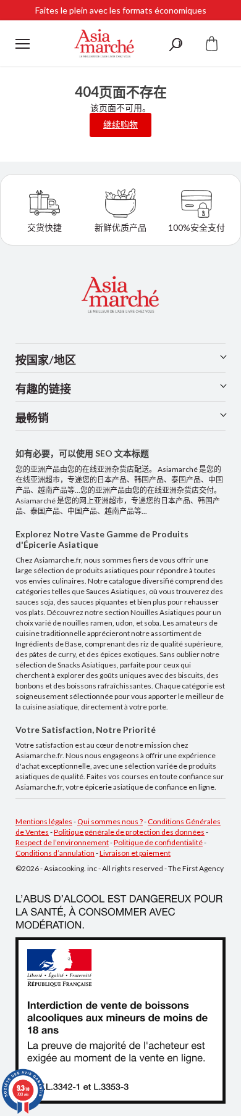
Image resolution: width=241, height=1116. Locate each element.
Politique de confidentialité (158, 842)
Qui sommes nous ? (110, 821)
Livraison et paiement (135, 853)
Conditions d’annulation (55, 853)
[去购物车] (212, 43)
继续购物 (120, 124)
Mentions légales (43, 821)
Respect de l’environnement (62, 842)
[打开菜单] (22, 44)
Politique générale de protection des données (129, 832)
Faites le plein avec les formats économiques (120, 10)
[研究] (175, 43)
